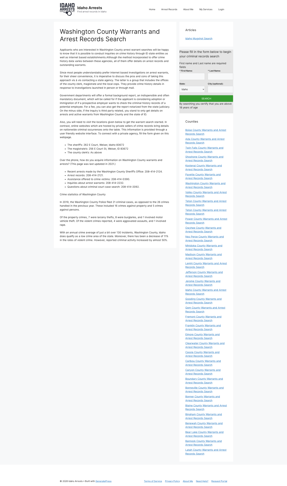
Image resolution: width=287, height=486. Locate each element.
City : (215, 83)
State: (182, 83)
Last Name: (214, 70)
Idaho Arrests (89, 8)
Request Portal (219, 481)
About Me (188, 9)
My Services (205, 9)
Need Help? (202, 481)
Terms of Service (153, 481)
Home (152, 9)
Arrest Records (169, 9)
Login (221, 9)
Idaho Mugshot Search (198, 38)
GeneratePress (104, 481)
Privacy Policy (172, 481)
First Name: (186, 70)
